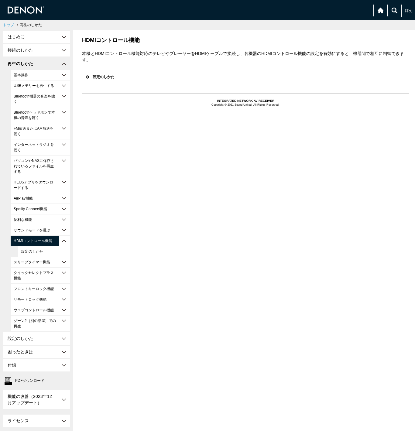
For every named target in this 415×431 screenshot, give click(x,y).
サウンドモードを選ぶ (32, 230)
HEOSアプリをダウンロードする (33, 185)
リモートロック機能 (30, 299)
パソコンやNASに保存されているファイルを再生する (34, 166)
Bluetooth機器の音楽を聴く (34, 99)
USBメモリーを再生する (34, 86)
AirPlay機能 (23, 198)
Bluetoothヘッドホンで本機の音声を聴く (34, 115)
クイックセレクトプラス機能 (34, 275)
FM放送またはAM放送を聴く (33, 131)
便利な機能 (23, 219)
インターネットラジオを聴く (34, 147)
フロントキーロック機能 (34, 289)
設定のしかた (32, 251)
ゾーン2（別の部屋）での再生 (35, 323)
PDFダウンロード (29, 380)
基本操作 (21, 75)
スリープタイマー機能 (32, 262)
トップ (8, 25)
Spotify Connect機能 (30, 209)
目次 (408, 11)
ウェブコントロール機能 (34, 310)
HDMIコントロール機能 (33, 241)
